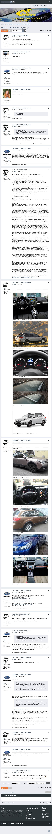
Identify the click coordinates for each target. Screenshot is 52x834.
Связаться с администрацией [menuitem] (17, 823)
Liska (4, 99)
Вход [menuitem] (50, 1)
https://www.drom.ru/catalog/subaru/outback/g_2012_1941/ (23, 277)
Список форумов (10, 802)
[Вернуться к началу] (49, 830)
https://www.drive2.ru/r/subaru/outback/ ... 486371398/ (22, 598)
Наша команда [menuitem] (6, 823)
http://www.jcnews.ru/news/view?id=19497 (20, 709)
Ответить (5, 30)
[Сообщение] (12, 36)
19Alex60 (4, 55)
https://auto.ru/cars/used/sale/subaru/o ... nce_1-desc (22, 599)
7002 (8, 102)
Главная (32, 5)
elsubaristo (5, 770)
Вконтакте (30, 812)
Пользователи (46, 816)
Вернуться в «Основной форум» (8, 792)
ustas (4, 40)
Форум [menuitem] (38, 5)
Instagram (29, 815)
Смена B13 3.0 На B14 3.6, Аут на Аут (15, 28)
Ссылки (49, 5)
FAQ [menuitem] (45, 5)
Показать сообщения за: (7, 783)
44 (8, 43)
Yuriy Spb (4, 77)
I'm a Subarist (30, 817)
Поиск (11, 2)
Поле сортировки (23, 783)
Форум (44, 812)
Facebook (29, 814)
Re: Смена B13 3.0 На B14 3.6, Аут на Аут (21, 52)
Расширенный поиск (13, 2)
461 (9, 58)
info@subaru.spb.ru (31, 818)
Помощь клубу (46, 817)
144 (8, 160)
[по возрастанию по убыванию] (41, 783)
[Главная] (26, 15)
